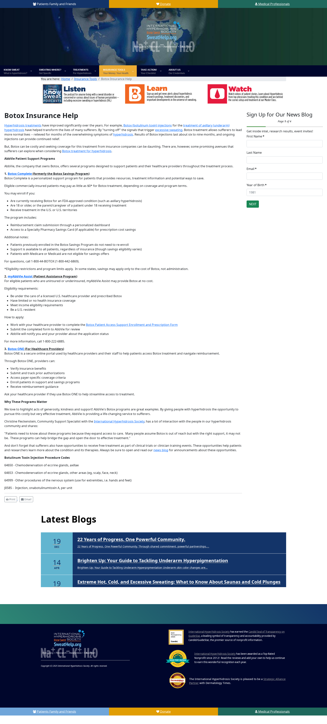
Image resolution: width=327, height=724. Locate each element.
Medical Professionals (274, 4)
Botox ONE (16, 349)
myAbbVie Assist (20, 276)
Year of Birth (257, 185)
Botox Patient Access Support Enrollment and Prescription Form (132, 325)
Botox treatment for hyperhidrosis (86, 151)
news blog (160, 450)
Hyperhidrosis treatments (22, 125)
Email (252, 169)
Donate (165, 4)
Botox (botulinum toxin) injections (147, 125)
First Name (255, 136)
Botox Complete (20, 174)
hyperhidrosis (123, 134)
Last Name (254, 152)
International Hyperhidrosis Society (119, 421)
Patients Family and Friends (56, 4)
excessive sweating (168, 130)
